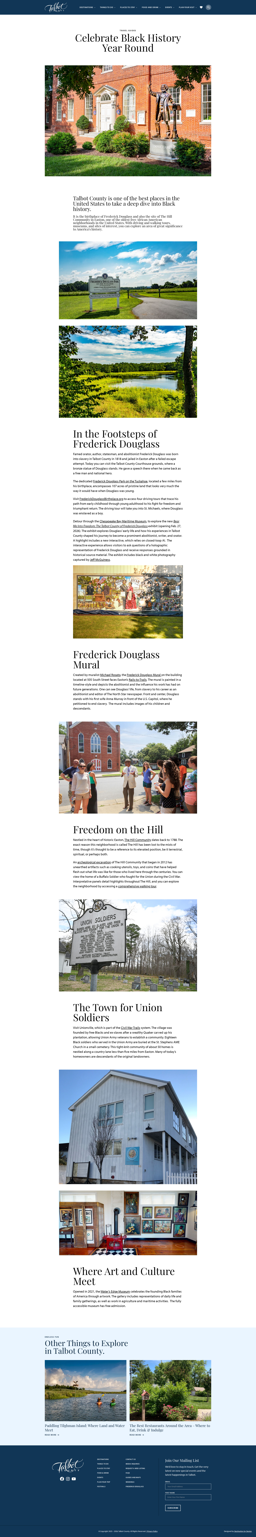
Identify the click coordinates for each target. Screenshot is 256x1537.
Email (167, 1482)
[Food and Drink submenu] (160, 7)
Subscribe (173, 1508)
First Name (170, 1493)
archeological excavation (94, 862)
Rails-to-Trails (138, 680)
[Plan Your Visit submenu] (196, 7)
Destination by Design (243, 1531)
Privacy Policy (152, 1531)
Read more (50, 1435)
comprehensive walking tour (137, 886)
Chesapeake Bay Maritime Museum (123, 521)
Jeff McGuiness (100, 560)
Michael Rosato (110, 675)
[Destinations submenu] (94, 7)
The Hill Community (138, 840)
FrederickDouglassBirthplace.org (101, 499)
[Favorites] (201, 7)
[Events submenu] (173, 7)
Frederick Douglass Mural (144, 675)
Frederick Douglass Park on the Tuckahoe (120, 481)
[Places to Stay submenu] (136, 7)
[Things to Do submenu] (114, 7)
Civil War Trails (130, 1028)
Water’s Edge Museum (115, 1291)
